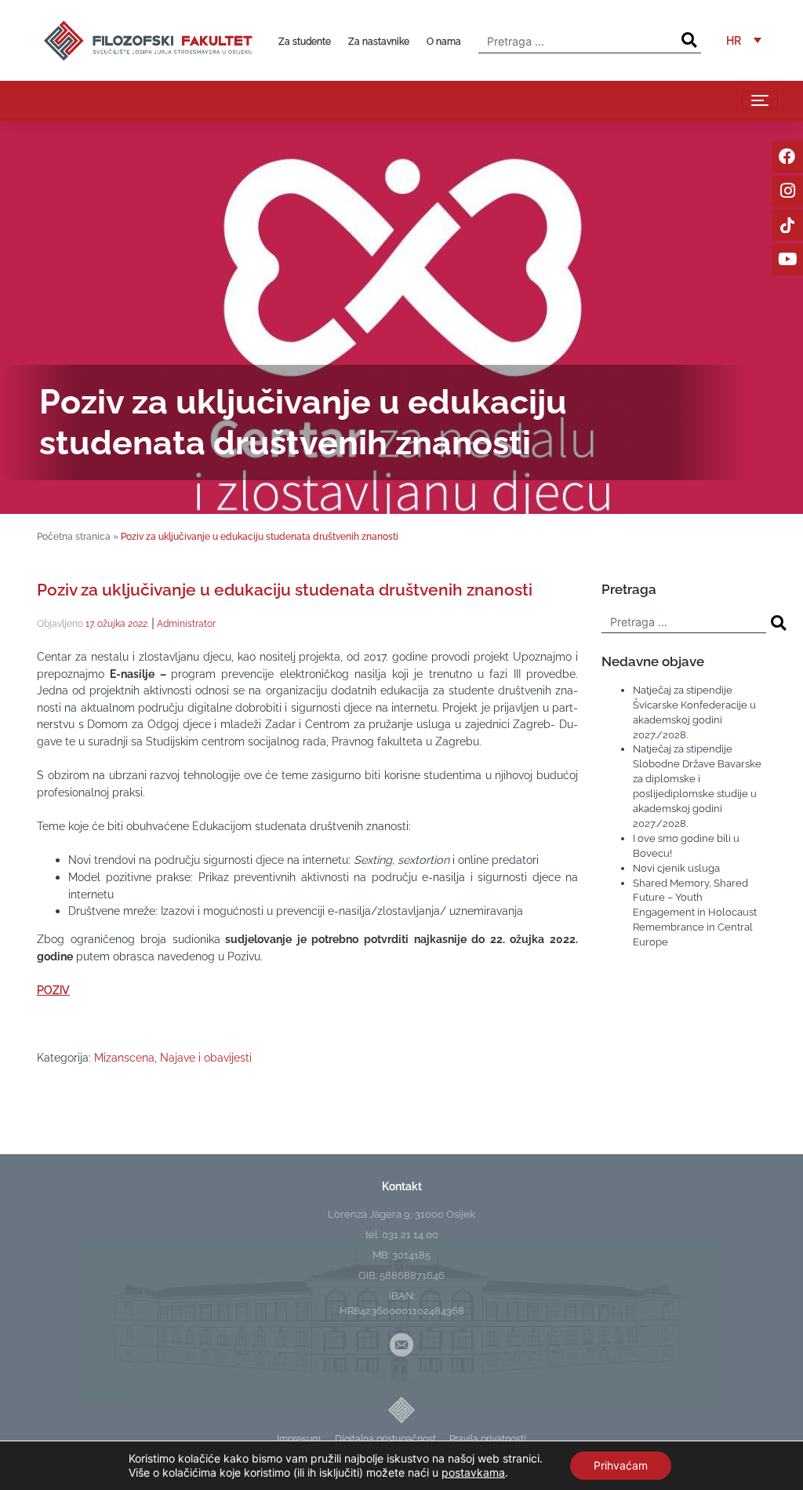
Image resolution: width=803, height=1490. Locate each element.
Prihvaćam (621, 1465)
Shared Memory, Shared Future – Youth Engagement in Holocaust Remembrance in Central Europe (695, 913)
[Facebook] (787, 157)
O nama (444, 41)
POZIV (53, 989)
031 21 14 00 (410, 1234)
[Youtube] (787, 259)
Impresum (299, 1438)
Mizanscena (124, 1057)
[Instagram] (787, 191)
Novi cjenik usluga (676, 868)
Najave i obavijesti (206, 1057)
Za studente (304, 41)
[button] (743, 40)
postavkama (473, 1472)
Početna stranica (74, 536)
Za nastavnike (378, 41)
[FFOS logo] (147, 39)
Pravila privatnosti (487, 1438)
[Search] (689, 40)
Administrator (186, 623)
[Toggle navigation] (760, 100)
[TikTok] (787, 225)
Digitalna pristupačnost (385, 1438)
